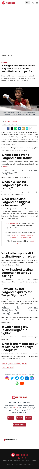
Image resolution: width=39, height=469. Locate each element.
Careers (33, 460)
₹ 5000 (10, 418)
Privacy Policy (7, 460)
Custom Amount (19, 424)
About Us (17, 460)
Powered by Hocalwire (25, 464)
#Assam (13, 235)
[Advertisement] (19, 30)
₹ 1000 (28, 418)
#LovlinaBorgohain (11, 223)
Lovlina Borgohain (14, 363)
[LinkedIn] (19, 128)
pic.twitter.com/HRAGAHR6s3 (20, 237)
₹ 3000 (19, 418)
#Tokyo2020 (21, 235)
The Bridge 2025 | (12, 464)
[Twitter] (12, 128)
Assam (5, 166)
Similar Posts (11, 440)
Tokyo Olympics (7, 367)
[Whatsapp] (15, 128)
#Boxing (30, 235)
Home (4, 55)
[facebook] (8, 128)
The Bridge (22, 374)
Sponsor (15, 407)
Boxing (4, 62)
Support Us (25, 460)
